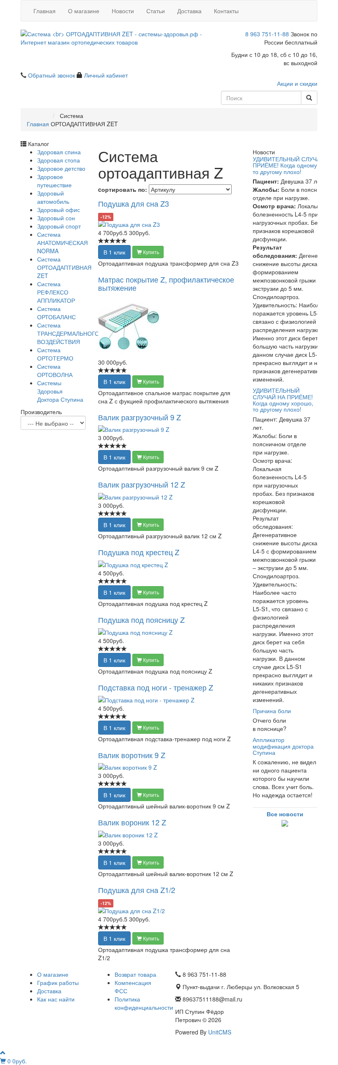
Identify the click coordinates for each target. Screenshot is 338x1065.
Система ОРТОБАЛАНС (56, 312)
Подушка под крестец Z (138, 552)
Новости (123, 11)
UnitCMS (219, 1032)
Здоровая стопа (58, 160)
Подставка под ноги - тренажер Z (155, 687)
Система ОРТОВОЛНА (55, 370)
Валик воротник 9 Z (131, 754)
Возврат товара (135, 974)
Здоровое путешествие (54, 180)
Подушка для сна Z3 (133, 203)
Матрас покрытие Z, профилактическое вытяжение (166, 283)
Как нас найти (56, 999)
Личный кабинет (106, 75)
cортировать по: (122, 189)
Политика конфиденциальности (144, 1003)
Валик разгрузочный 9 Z (139, 417)
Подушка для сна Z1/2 (136, 889)
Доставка (189, 11)
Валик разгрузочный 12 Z (141, 484)
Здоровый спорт (59, 226)
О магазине (83, 11)
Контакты (226, 11)
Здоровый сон (56, 218)
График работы (58, 982)
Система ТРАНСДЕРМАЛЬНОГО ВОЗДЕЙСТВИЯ (68, 333)
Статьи (155, 11)
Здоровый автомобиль (53, 197)
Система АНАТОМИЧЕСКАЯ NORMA (62, 242)
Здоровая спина (59, 152)
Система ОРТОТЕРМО (55, 354)
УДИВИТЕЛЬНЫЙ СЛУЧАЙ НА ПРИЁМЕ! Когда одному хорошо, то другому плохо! (283, 399)
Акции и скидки (297, 83)
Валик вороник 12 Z (132, 822)
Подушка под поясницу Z (141, 619)
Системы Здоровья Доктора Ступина (60, 391)
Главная (44, 11)
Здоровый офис (58, 209)
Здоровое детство (61, 168)
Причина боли (272, 711)
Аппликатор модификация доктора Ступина (283, 745)
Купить (150, 251)
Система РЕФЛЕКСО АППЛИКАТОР (56, 292)
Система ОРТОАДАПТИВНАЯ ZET (64, 267)
